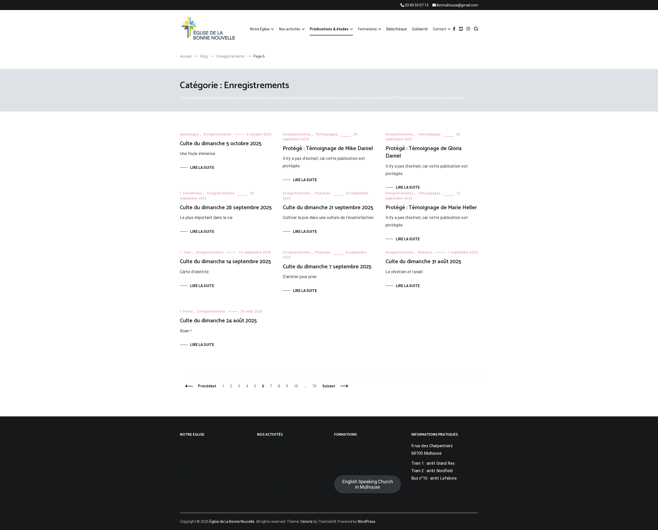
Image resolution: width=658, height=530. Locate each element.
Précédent (207, 386)
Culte (262, 455)
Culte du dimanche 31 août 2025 (423, 261)
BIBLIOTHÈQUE (348, 445)
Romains (425, 252)
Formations (367, 29)
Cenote (306, 521)
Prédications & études (329, 29)
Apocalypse (189, 134)
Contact (439, 29)
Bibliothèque (396, 29)
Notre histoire (193, 475)
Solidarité (420, 29)
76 (315, 386)
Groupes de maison (274, 465)
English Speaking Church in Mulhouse (367, 484)
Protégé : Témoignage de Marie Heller (431, 207)
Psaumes (323, 193)
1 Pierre (186, 311)
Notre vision (191, 465)
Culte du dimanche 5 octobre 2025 (220, 143)
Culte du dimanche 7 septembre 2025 (327, 266)
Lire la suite (202, 168)
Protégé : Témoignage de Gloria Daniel (424, 152)
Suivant (328, 386)
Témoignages (326, 134)
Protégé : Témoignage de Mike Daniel (328, 148)
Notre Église (260, 29)
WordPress (366, 521)
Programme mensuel (276, 445)
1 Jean (185, 252)
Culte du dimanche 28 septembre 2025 (226, 207)
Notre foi (188, 455)
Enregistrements (217, 134)
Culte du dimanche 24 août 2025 (218, 320)
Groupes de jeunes (274, 485)
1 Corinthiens (191, 193)
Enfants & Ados (271, 475)
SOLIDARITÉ (346, 455)
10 (297, 386)
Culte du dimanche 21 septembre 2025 (328, 207)
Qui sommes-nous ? (198, 445)
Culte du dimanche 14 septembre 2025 (225, 261)
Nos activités (289, 29)
